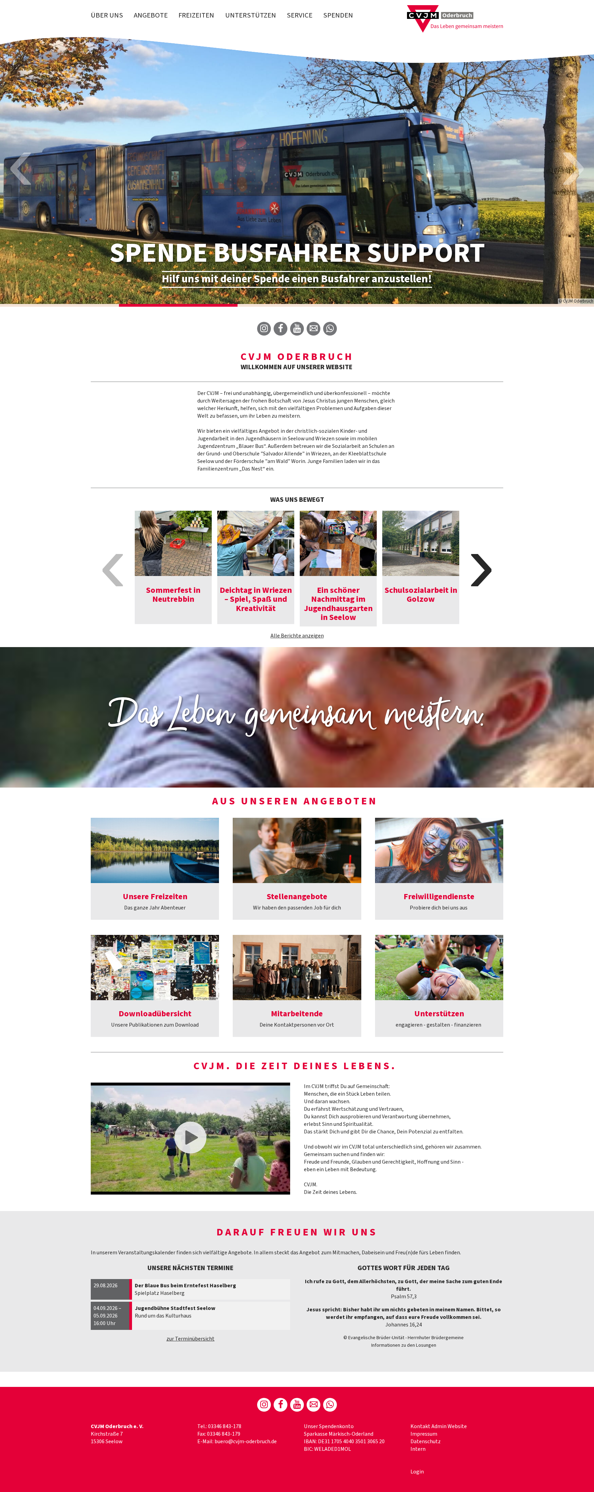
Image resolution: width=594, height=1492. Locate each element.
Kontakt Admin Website (438, 1426)
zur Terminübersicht (190, 1339)
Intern (418, 1449)
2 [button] (178, 305)
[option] (297, 170)
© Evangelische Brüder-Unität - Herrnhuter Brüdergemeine (403, 1337)
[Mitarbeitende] (297, 967)
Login (417, 1472)
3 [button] (297, 305)
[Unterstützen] (439, 967)
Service (299, 15)
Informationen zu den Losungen (403, 1345)
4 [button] (415, 305)
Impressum (423, 1434)
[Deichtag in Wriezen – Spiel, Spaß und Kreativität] (255, 543)
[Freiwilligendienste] (439, 850)
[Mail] (313, 329)
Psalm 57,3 (404, 1296)
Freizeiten (196, 15)
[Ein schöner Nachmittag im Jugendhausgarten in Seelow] (338, 543)
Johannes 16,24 (403, 1325)
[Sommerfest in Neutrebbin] (173, 543)
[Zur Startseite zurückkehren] (455, 9)
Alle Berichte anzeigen (297, 636)
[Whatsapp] (330, 329)
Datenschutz (425, 1441)
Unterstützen (250, 15)
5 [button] (534, 305)
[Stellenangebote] (297, 850)
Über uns (107, 15)
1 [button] (59, 305)
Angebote (151, 15)
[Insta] (264, 329)
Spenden (338, 15)
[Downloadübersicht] (155, 967)
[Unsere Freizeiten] (155, 850)
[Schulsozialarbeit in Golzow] (420, 543)
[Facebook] (280, 329)
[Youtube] (297, 329)
